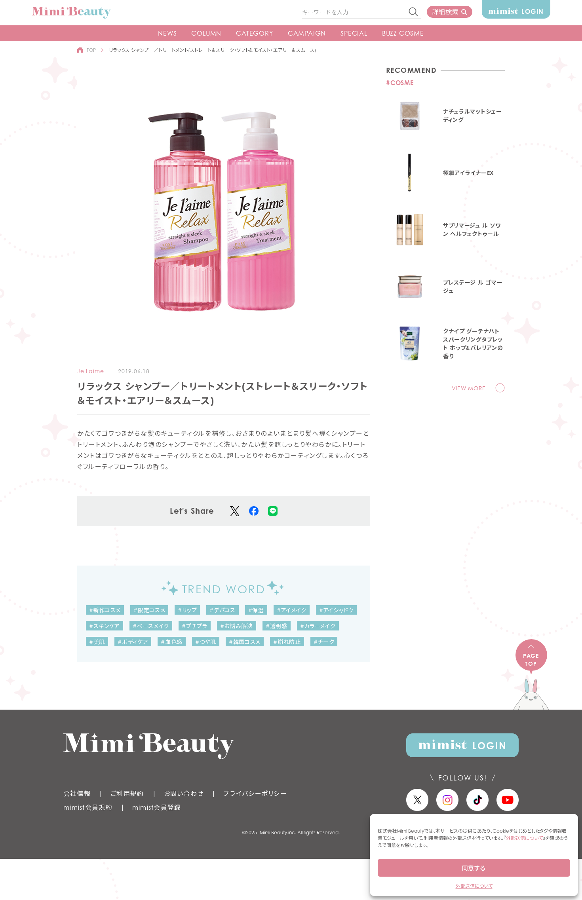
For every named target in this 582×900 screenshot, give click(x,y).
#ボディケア (133, 641)
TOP (91, 50)
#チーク (324, 641)
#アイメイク (291, 610)
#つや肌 (205, 641)
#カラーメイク (318, 626)
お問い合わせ (184, 793)
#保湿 (256, 610)
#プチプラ (194, 626)
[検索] (414, 12)
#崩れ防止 (287, 641)
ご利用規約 (127, 793)
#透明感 (276, 626)
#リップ (187, 610)
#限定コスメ (149, 610)
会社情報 (77, 793)
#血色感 (172, 641)
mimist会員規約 (87, 807)
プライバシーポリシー (255, 793)
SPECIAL (353, 33)
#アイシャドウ (336, 610)
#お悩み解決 (236, 626)
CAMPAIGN (307, 33)
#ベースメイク (151, 626)
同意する (474, 868)
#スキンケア (104, 626)
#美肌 (97, 641)
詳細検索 (445, 12)
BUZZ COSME (403, 33)
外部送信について (524, 838)
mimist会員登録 (156, 807)
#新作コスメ (105, 610)
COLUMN (206, 33)
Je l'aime (90, 371)
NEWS (167, 33)
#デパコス (222, 610)
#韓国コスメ (245, 641)
